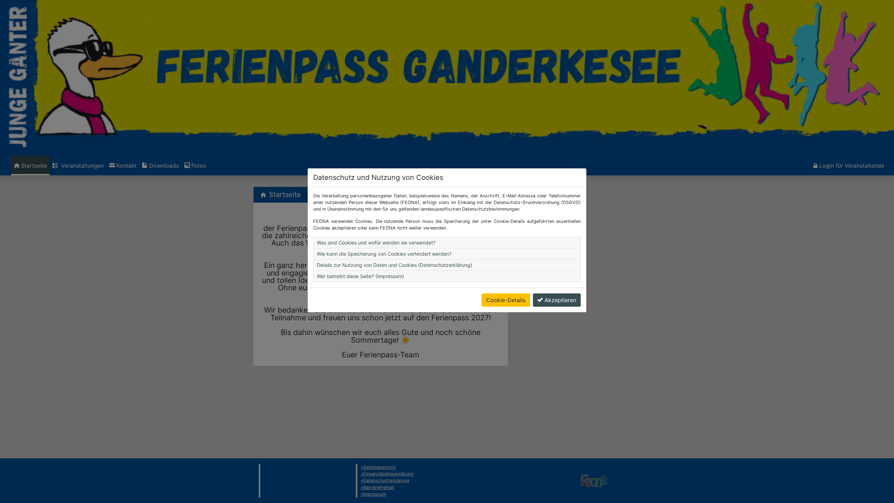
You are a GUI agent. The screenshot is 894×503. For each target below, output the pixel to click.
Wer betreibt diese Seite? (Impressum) (360, 276)
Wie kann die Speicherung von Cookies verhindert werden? (384, 254)
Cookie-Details (506, 300)
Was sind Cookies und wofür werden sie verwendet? (376, 243)
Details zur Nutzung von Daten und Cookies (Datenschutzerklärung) (394, 265)
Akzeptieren (560, 300)
